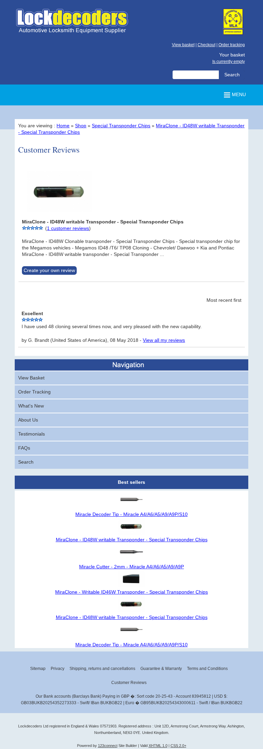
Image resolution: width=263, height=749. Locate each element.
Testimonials (31, 434)
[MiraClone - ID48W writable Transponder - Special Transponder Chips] (59, 215)
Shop (80, 125)
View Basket (31, 377)
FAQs (24, 448)
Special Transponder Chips (121, 125)
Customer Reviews (129, 682)
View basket (183, 44)
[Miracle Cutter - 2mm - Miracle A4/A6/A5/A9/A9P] (131, 560)
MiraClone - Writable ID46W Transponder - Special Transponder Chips (131, 592)
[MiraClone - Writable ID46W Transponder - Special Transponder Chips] (131, 585)
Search (26, 462)
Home (63, 125)
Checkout (206, 44)
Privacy (57, 668)
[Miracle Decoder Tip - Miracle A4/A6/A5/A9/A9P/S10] (131, 508)
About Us (28, 420)
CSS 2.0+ (178, 746)
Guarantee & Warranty (161, 668)
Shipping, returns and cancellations (102, 668)
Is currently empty (228, 61)
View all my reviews (164, 340)
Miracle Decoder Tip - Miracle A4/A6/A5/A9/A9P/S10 (131, 514)
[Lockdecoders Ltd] (72, 33)
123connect (107, 746)
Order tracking (231, 44)
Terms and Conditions (207, 668)
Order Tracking (34, 392)
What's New (31, 406)
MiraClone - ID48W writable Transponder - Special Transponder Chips (132, 539)
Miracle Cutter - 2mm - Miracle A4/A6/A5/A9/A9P (131, 566)
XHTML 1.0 (158, 746)
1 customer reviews (68, 228)
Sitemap (38, 668)
